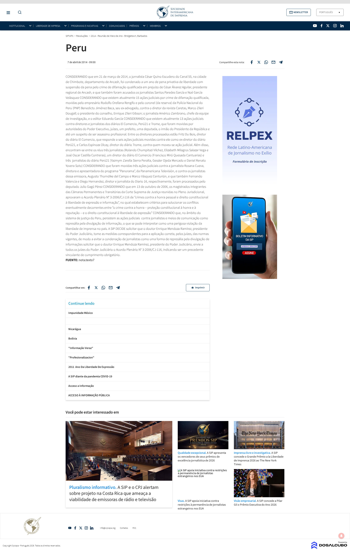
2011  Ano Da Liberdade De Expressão (91, 367)
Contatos (124, 528)
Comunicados (117, 25)
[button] (298, 12)
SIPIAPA (70, 35)
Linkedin (91, 528)
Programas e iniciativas (84, 25)
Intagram (86, 528)
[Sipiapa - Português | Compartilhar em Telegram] (280, 62)
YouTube (69, 528)
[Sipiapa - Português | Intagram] (335, 25)
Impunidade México (80, 313)
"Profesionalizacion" (81, 358)
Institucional (17, 25)
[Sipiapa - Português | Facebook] (321, 25)
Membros (155, 25)
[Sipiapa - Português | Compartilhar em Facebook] (251, 62)
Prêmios (134, 25)
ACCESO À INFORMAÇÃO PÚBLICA (89, 395)
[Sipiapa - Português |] (138, 320)
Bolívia (72, 339)
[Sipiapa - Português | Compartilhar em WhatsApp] (266, 62)
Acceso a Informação (81, 386)
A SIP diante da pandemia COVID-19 (90, 376)
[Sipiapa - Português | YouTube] (315, 25)
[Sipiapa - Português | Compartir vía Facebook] (88, 287)
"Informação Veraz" (80, 348)
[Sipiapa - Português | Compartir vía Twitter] (96, 287)
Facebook (75, 528)
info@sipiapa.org (107, 528)
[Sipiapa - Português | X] (328, 25)
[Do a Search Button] (19, 12)
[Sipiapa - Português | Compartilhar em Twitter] (258, 62)
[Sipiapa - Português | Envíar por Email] (273, 62)
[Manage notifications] (341, 536)
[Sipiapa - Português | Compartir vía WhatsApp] (103, 287)
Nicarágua (74, 329)
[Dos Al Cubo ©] (329, 548)
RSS (134, 528)
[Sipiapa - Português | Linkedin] (342, 25)
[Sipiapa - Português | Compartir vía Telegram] (118, 287)
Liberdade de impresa (48, 25)
